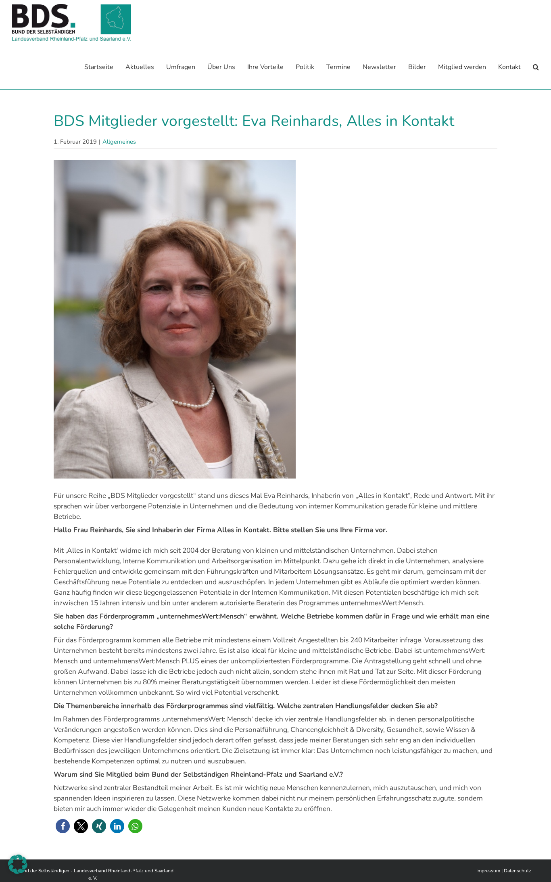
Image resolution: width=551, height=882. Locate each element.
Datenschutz (517, 870)
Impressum (488, 870)
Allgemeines (119, 142)
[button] (536, 67)
